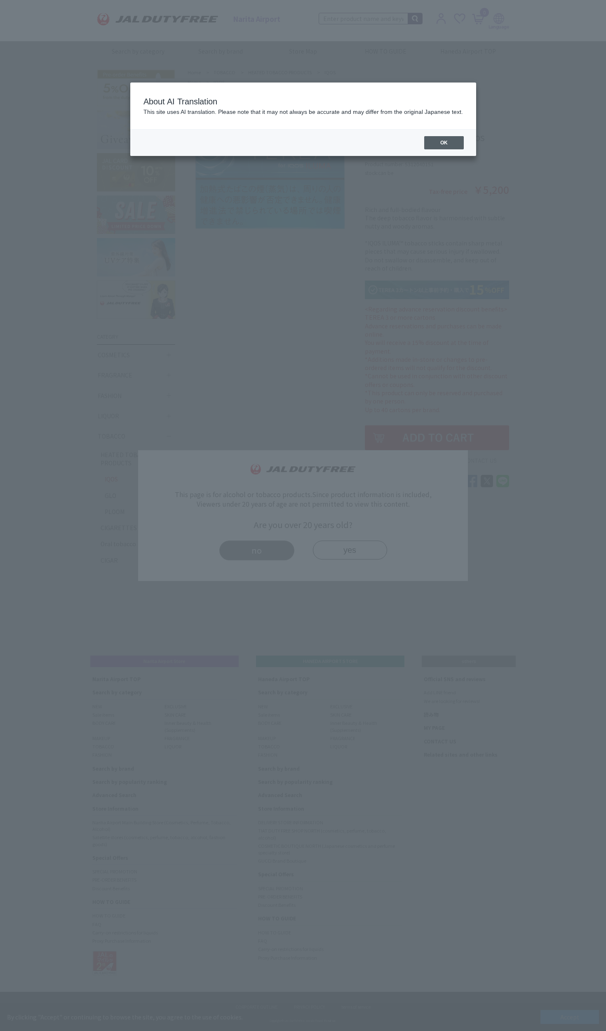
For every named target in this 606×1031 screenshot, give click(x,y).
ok (444, 143)
